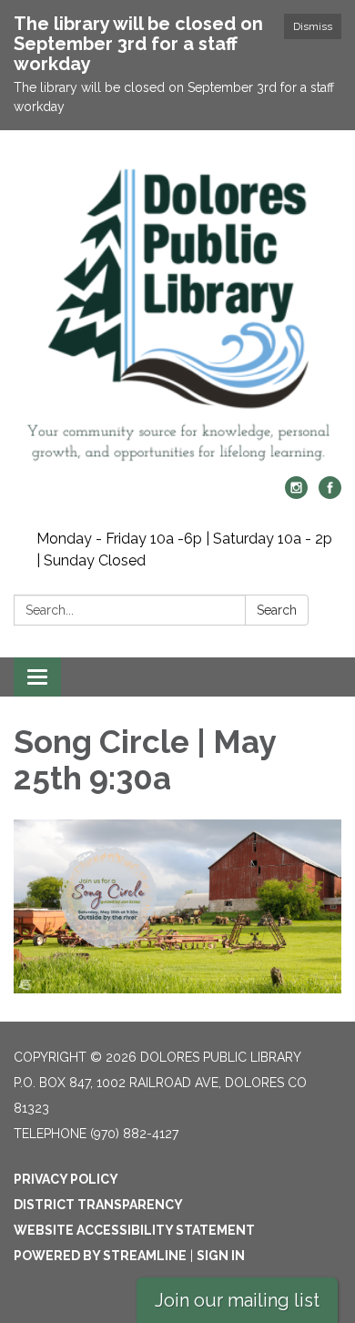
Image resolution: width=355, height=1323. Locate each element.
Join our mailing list (237, 1300)
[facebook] (330, 494)
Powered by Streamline (100, 1255)
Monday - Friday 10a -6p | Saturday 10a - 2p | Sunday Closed (184, 549)
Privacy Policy (66, 1179)
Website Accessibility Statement (134, 1230)
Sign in (221, 1255)
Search (277, 610)
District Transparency (98, 1204)
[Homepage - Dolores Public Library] (177, 312)
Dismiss (312, 26)
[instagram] (296, 494)
